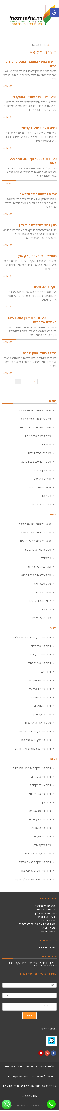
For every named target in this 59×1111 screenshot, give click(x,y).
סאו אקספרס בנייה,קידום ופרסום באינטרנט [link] (23, 1103)
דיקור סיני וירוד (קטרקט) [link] (40, 688)
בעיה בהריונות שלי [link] (46, 916)
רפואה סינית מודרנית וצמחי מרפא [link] (35, 410)
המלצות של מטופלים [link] (45, 905)
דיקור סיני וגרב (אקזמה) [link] (40, 680)
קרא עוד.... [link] (7, 85)
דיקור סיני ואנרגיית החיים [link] (39, 663)
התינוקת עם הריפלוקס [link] (44, 913)
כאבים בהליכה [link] (48, 927)
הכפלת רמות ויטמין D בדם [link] (40, 353)
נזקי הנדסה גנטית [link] (45, 287)
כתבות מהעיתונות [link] (46, 947)
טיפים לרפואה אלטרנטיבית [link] (38, 436)
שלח (29, 1014)
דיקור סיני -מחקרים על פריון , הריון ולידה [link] (32, 637)
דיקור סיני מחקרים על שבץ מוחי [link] (36, 740)
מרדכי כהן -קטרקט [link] (46, 909)
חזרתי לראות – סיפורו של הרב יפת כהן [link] (37, 924)
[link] (54, 12)
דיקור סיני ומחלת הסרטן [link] (40, 697)
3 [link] (29, 381)
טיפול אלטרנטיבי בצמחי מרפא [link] (36, 461)
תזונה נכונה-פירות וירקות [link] (39, 453)
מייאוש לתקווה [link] (48, 931)
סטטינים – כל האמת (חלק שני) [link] (37, 256)
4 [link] (34, 381)
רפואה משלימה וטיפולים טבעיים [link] (35, 427)
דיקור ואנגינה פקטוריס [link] (40, 654)
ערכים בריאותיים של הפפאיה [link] (38, 194)
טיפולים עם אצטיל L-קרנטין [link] (39, 128)
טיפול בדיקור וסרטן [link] (42, 714)
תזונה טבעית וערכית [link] (41, 504)
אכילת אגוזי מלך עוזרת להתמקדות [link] (34, 97)
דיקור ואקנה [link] (45, 671)
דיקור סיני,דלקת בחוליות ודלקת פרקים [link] (33, 748)
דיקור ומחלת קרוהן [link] (42, 705)
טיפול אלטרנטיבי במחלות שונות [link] (35, 419)
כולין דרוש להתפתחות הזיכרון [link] (38, 225)
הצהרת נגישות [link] (48, 1027)
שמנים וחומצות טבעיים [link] (40, 487)
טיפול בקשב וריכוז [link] (42, 470)
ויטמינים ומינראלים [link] (42, 478)
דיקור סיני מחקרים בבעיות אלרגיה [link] (35, 731)
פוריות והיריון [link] (45, 444)
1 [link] (18, 381)
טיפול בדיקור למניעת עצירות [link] (37, 722)
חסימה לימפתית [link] (47, 920)
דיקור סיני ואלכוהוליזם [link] (41, 646)
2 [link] (23, 381)
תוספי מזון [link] (46, 495)
